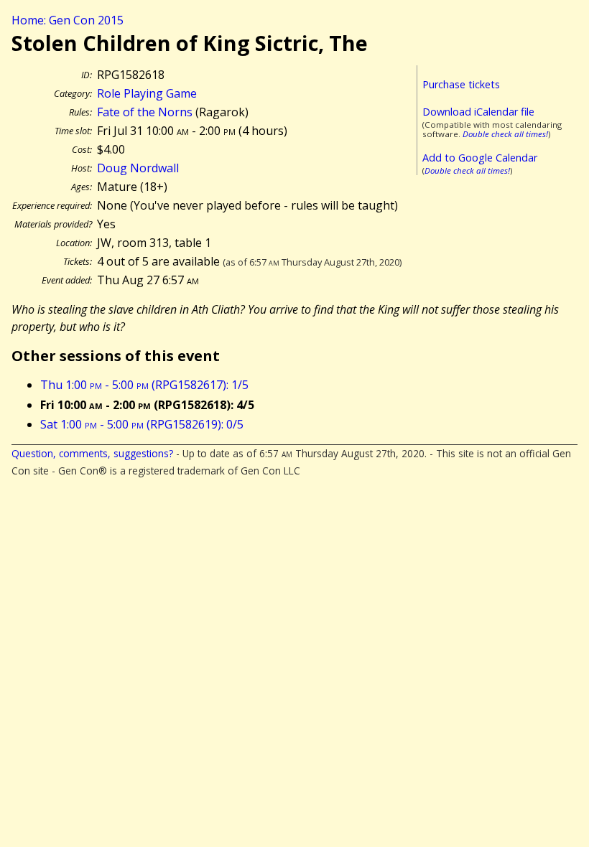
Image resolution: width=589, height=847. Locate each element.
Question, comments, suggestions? (92, 453)
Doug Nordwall (138, 168)
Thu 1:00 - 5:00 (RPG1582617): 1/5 (144, 385)
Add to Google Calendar (479, 157)
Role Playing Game (147, 93)
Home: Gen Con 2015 (67, 20)
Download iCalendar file (478, 111)
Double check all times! (505, 133)
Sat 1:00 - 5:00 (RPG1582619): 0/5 (142, 424)
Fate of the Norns (145, 112)
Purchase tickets (461, 84)
